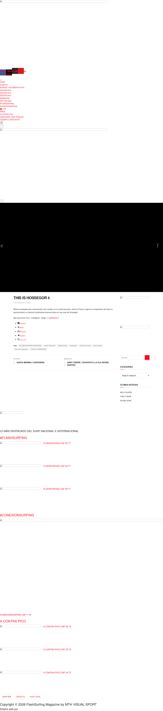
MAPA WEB (6, 696)
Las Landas (97, 345)
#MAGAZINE (5, 98)
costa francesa (49, 345)
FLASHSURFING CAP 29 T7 (57, 465)
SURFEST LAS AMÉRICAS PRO (12, 87)
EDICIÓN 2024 (5, 93)
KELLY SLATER (126, 392)
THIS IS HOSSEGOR (38, 349)
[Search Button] (147, 357)
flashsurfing (62, 345)
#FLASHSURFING (7, 103)
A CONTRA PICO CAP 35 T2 (57, 649)
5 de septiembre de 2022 (22, 302)
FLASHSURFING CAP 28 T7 (57, 488)
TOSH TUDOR (125, 396)
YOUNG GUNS (125, 400)
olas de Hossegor (21, 349)
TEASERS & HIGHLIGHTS (10, 119)
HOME (2, 82)
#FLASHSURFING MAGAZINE (30, 345)
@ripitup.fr (54, 317)
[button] (2, 126)
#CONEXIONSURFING (8, 106)
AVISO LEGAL (35, 696)
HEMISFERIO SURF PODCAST (12, 117)
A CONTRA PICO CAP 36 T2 (57, 626)
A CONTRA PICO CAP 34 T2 (57, 672)
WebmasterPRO (28, 709)
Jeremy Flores (85, 345)
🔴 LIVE (3, 109)
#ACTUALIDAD (5, 101)
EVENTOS (4, 85)
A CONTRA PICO (6, 114)
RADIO (2, 111)
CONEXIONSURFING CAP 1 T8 (15, 614)
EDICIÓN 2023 (5, 95)
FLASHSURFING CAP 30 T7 (57, 443)
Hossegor (73, 345)
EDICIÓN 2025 (5, 90)
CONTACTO (20, 696)
